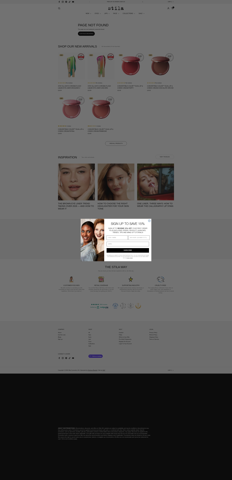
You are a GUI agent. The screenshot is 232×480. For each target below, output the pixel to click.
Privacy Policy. (130, 257)
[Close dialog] (149, 221)
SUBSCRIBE (128, 250)
